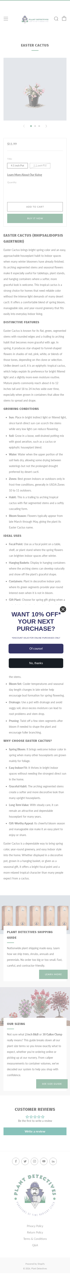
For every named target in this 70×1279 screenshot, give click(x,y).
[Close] (63, 609)
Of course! (36, 648)
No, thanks (36, 663)
